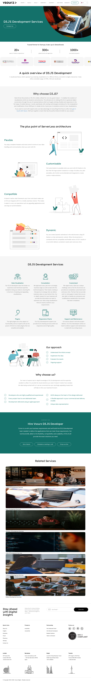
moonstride (27, 631)
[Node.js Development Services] (45, 586)
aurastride (27, 628)
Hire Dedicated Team (51, 628)
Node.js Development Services (13, 597)
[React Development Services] (45, 498)
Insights (67, 2)
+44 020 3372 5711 (7, 659)
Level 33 (48, 655)
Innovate (43, 2)
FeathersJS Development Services (14, 575)
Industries (5, 633)
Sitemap (5, 640)
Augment (51, 2)
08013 (36, 657)
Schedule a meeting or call (45, 444)
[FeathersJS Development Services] (45, 564)
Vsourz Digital (18, 680)
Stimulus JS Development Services (15, 531)
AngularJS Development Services (14, 487)
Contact (75, 2)
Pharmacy (5, 638)
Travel (4, 635)
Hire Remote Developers (52, 631)
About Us (5, 628)
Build (29, 2)
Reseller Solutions (51, 633)
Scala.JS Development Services (14, 553)
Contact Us (9, 26)
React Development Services (13, 509)
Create (22, 2)
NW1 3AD (9, 657)
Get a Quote (26, 444)
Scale (35, 2)
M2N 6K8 (74, 657)
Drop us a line (64, 444)
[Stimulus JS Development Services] (45, 520)
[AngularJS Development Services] (45, 476)
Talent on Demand (51, 635)
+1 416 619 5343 (72, 659)
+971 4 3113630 (50, 659)
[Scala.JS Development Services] (45, 542)
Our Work (60, 2)
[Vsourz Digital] (10, 2)
